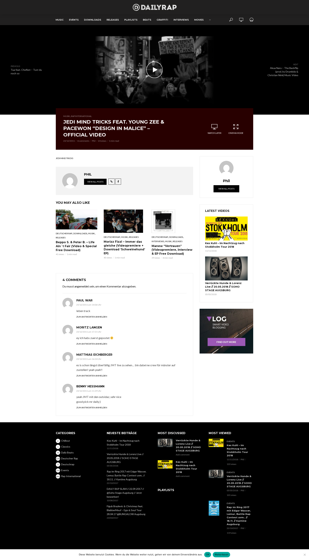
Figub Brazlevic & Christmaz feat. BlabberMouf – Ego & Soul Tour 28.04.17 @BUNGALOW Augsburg (126, 510)
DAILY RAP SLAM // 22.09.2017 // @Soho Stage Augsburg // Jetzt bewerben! (125, 492)
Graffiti (162, 19)
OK (207, 554)
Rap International (81, 116)
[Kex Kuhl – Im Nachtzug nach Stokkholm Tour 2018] (226, 229)
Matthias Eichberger (94, 354)
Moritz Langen (89, 327)
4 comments (83, 141)
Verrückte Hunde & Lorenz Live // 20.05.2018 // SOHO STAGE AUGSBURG (223, 287)
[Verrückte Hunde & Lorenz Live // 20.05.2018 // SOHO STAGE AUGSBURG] (226, 268)
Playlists (131, 19)
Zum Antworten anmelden (91, 316)
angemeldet (81, 286)
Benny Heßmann (90, 386)
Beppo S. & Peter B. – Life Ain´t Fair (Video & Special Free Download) (76, 246)
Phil (93, 141)
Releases (113, 19)
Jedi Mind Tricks (64, 158)
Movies (199, 19)
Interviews (181, 19)
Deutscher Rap (64, 233)
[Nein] (304, 554)
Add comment (183, 454)
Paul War (84, 300)
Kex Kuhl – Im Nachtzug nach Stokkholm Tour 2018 (224, 245)
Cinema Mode (235, 133)
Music (60, 19)
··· (210, 19)
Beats (147, 19)
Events (74, 19)
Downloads (92, 19)
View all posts (95, 181)
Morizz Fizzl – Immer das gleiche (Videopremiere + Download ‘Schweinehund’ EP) (124, 247)
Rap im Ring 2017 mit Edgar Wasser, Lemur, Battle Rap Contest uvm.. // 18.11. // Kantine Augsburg (126, 475)
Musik (66, 116)
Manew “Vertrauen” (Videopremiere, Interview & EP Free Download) (172, 249)
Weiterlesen (221, 554)
